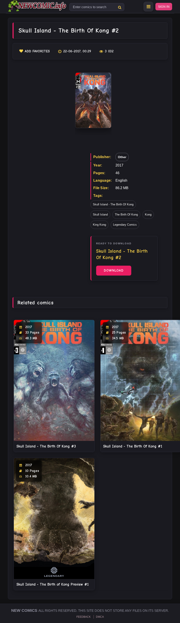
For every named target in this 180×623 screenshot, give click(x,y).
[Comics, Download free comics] (37, 9)
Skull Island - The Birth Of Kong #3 (46, 446)
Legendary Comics (125, 224)
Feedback (83, 616)
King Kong (99, 224)
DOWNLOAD (114, 270)
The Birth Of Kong (126, 214)
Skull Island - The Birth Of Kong (113, 204)
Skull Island (100, 214)
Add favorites (37, 51)
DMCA (100, 616)
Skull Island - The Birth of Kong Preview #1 (52, 584)
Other (122, 157)
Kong (148, 214)
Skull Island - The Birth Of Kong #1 (132, 446)
